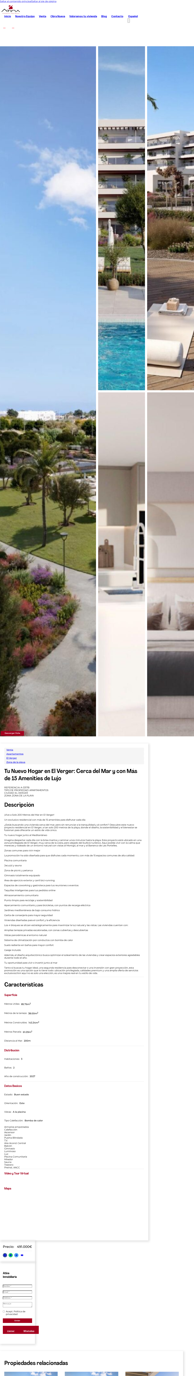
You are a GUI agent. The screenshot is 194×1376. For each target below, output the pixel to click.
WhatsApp (28, 1331)
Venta (42, 16)
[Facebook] (5, 1255)
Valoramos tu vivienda (83, 16)
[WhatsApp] (11, 1255)
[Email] (22, 1255)
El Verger (11, 758)
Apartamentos (14, 754)
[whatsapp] (163, 1365)
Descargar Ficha (12, 733)
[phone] (173, 1365)
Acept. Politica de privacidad (15, 1313)
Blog (104, 16)
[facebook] (4, 27)
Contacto (117, 16)
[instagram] (13, 27)
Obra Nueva (57, 16)
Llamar (11, 1331)
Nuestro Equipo (25, 16)
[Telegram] (16, 1255)
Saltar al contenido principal (16, 1)
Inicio (7, 16)
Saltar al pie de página (44, 1)
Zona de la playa (15, 762)
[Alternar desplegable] (151, 1365)
